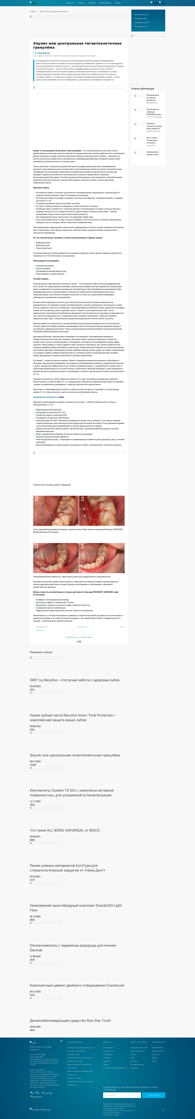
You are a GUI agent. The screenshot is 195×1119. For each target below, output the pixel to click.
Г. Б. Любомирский (41, 53)
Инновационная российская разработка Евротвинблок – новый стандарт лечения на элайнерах (153, 102)
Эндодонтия (72, 1085)
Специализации (75, 1042)
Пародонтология (74, 1078)
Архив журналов (137, 1051)
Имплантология (73, 1054)
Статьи (81, 3)
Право (106, 1064)
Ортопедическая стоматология (80, 1058)
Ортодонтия (72, 1075)
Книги (154, 1061)
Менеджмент (108, 1048)
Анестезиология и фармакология (80, 1048)
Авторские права (111, 1115)
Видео (118, 3)
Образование (105, 3)
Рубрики (92, 3)
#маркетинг (82, 627)
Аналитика (107, 1054)
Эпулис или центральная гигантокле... (54, 11)
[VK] (79, 641)
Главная (33, 11)
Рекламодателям (137, 1064)
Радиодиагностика (75, 1061)
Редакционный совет (139, 1048)
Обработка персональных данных (119, 1106)
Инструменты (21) (141, 15)
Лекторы (155, 1054)
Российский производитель (114, 1068)
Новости (70, 3)
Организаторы (158, 1051)
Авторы (133, 1054)
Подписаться (153, 1095)
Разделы (107, 1042)
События (106, 1058)
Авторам (133, 1068)
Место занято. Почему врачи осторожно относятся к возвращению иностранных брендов (152, 145)
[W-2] (79, 25)
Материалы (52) (140, 18)
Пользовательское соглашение (118, 1110)
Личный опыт (108, 1051)
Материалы (40, 630)
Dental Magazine (138, 1042)
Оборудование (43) (141, 22)
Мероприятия (158, 1048)
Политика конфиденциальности (119, 1104)
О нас (132, 1058)
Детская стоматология (76, 1051)
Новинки (106, 1061)
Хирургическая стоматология (79, 1064)
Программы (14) (140, 26)
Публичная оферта (112, 1113)
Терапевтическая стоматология (80, 1081)
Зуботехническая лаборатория (80, 1071)
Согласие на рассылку (113, 1108)
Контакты (134, 1061)
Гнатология (71, 1068)
